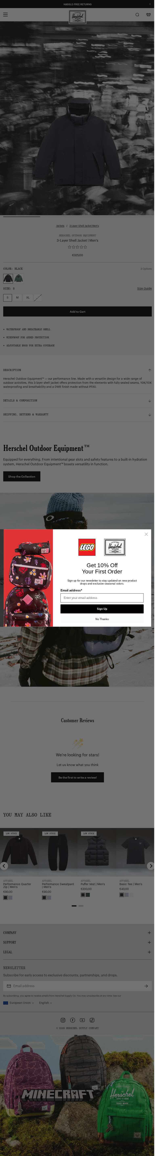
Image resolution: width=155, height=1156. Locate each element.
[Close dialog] (146, 534)
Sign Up (102, 608)
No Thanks (102, 619)
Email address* (71, 590)
